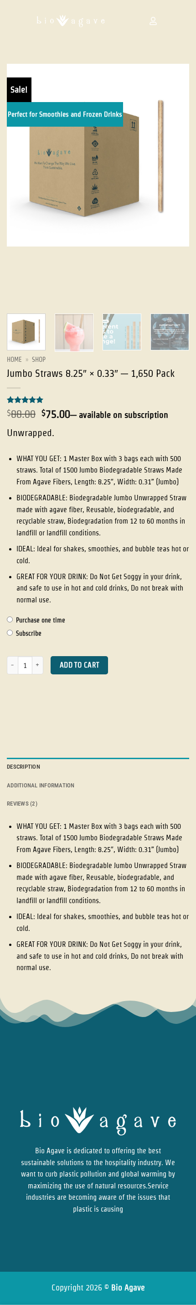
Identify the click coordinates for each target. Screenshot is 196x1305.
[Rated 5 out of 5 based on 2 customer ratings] (98, 399)
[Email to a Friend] (64, 712)
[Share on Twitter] (48, 712)
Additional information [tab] (41, 785)
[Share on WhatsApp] (15, 712)
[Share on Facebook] (31, 712)
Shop (39, 359)
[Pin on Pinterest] (80, 712)
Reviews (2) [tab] (22, 803)
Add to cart (79, 665)
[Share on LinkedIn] (97, 712)
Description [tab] (23, 766)
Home (14, 359)
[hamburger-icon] (127, 21)
